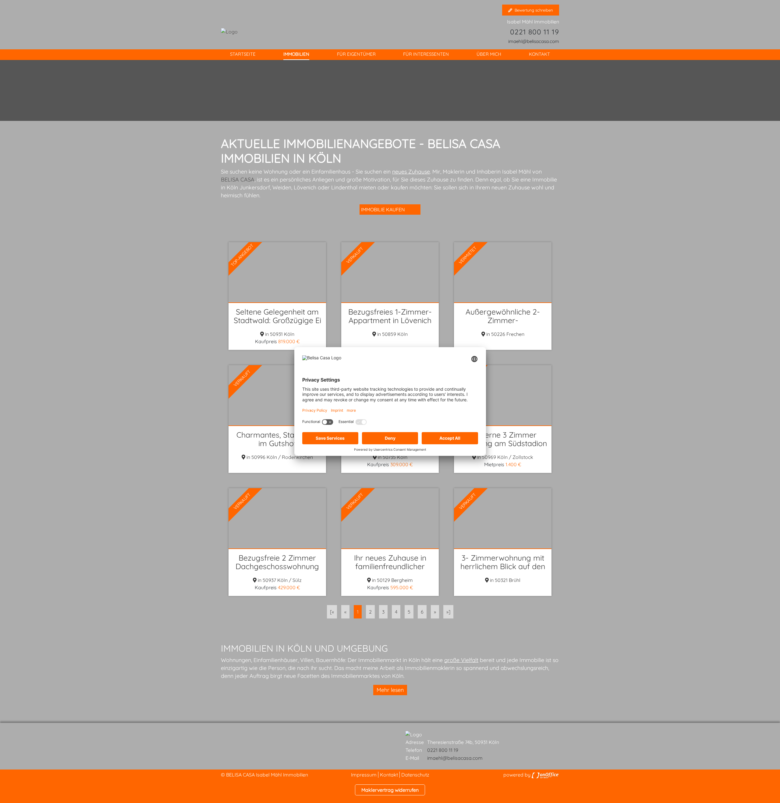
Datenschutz (415, 775)
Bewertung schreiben (534, 10)
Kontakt (539, 54)
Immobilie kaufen (383, 209)
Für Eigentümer (356, 54)
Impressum (364, 775)
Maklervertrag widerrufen (390, 790)
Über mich (489, 54)
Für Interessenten (426, 54)
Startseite (243, 54)
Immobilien (296, 54)
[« (332, 612)
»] (448, 612)
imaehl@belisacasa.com (533, 41)
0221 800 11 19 (534, 31)
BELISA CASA (237, 179)
